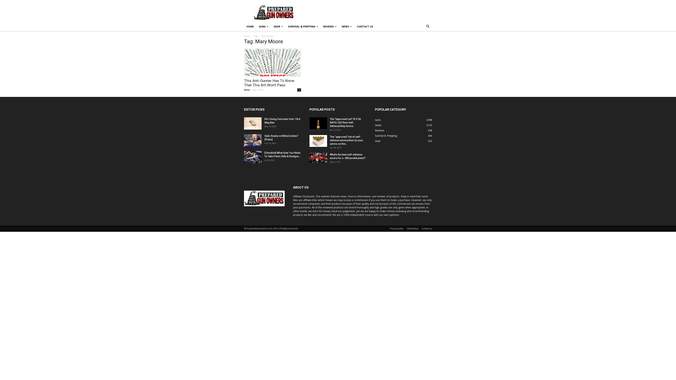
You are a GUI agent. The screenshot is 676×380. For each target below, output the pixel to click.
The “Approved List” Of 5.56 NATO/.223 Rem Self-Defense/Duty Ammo (345, 122)
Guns (262, 26)
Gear (277, 26)
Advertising (412, 228)
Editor (247, 89)
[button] (428, 26)
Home (250, 26)
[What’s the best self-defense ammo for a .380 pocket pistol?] (318, 158)
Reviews (328, 26)
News (345, 26)
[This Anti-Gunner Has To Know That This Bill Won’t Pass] (272, 62)
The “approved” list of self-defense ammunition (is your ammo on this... (346, 140)
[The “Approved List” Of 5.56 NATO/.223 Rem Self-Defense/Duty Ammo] (318, 123)
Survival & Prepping (301, 26)
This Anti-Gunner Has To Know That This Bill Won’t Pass (269, 83)
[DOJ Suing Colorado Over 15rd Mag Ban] (253, 123)
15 (299, 90)
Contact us (365, 26)
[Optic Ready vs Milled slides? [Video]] (253, 140)
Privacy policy (396, 228)
